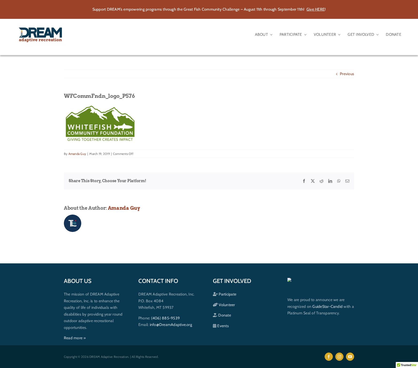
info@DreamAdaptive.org (171, 324)
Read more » (75, 338)
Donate (224, 315)
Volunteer (226, 305)
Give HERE (315, 9)
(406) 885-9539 (165, 318)
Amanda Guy (77, 154)
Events (222, 326)
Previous (347, 74)
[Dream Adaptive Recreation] (41, 23)
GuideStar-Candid (327, 306)
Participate (227, 294)
